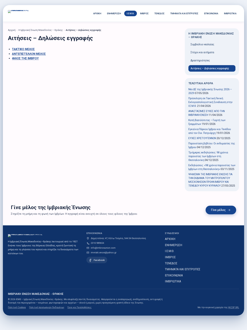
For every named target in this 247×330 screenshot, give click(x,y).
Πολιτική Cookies (17, 307)
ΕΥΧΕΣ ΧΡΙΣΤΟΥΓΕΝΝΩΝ (202, 138)
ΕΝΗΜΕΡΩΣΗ (114, 13)
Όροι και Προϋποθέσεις (79, 307)
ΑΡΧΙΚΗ (97, 13)
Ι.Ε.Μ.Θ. (130, 13)
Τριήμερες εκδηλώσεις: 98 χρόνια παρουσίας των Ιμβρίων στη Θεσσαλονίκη (208, 156)
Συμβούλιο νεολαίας (202, 44)
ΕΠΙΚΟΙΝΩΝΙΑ (211, 13)
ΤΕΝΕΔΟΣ (159, 13)
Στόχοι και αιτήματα (202, 52)
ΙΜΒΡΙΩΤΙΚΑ (230, 13)
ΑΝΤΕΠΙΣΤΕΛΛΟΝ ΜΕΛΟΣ (29, 54)
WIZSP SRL (233, 307)
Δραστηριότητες (200, 60)
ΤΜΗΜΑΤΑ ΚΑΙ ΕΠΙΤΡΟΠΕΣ (184, 13)
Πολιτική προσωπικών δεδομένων (46, 307)
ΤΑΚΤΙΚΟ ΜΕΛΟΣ (23, 49)
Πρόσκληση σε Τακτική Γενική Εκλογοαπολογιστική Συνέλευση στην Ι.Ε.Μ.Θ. (210, 102)
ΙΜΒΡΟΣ (144, 13)
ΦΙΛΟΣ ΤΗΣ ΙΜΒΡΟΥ (25, 58)
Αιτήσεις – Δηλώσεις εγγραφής (210, 68)
